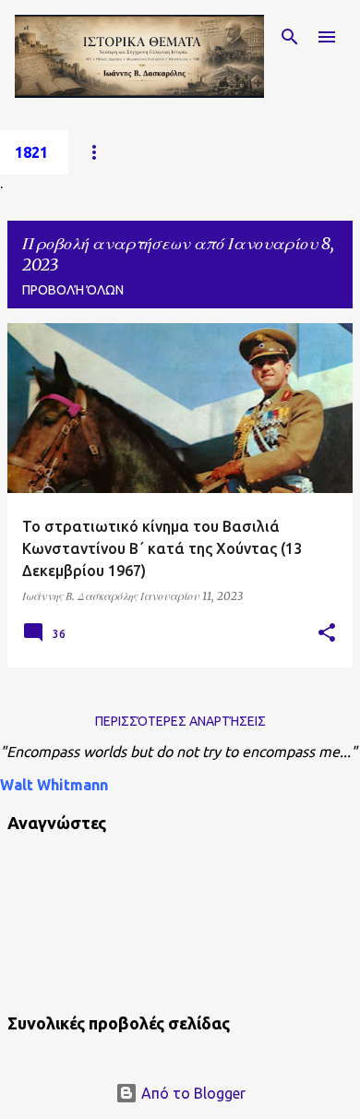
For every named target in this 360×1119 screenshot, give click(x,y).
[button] (327, 633)
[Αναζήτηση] (290, 37)
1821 (31, 152)
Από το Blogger (192, 1093)
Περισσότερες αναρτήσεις (180, 721)
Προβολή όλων (73, 290)
